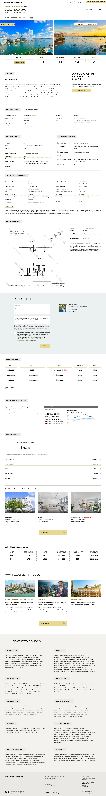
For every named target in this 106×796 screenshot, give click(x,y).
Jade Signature (14, 756)
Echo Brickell (64, 667)
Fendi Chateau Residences (76, 754)
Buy (41, 2)
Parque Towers (21, 758)
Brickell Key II (76, 685)
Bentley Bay (27, 685)
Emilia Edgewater (15, 663)
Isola (71, 687)
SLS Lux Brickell (66, 663)
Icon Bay (22, 657)
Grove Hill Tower (64, 736)
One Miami (65, 716)
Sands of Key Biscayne (14, 714)
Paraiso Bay (32, 659)
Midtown (10, 723)
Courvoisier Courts (63, 687)
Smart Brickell (76, 663)
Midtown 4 (15, 728)
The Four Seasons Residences (72, 657)
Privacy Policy (21, 329)
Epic (59, 708)
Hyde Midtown (23, 728)
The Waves (84, 760)
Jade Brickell (64, 671)
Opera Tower (19, 655)
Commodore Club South (17, 710)
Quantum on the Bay (30, 655)
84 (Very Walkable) (79, 118)
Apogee (13, 685)
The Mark (60, 655)
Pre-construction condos (88, 778)
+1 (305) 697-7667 (49, 784)
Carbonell (57, 683)
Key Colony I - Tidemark (32, 710)
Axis (55, 655)
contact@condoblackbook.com (52, 785)
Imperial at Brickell (61, 659)
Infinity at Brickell (69, 655)
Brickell (59, 650)
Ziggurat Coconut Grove (81, 740)
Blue (27, 665)
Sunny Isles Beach (15, 749)
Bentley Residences (10, 754)
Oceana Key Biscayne (11, 706)
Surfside (59, 749)
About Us (84, 779)
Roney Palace (33, 692)
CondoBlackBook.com (9, 210)
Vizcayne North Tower (75, 716)
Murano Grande (31, 687)
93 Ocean (92, 760)
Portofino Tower (33, 683)
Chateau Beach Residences (25, 754)
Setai (34, 685)
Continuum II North (21, 683)
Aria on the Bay (30, 657)
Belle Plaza (26, 118)
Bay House (24, 659)
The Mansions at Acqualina (32, 756)
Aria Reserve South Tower (17, 665)
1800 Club (11, 655)
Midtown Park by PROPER (29, 732)
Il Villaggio (12, 687)
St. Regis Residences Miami (76, 671)
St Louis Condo (78, 687)
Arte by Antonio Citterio (61, 754)
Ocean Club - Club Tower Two (32, 708)
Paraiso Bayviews (15, 661)
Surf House (61, 758)
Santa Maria (71, 659)
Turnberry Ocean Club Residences (26, 764)
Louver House (25, 690)
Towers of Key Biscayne (29, 714)
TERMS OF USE (85, 783)
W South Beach (20, 687)
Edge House (33, 665)
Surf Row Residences (71, 758)
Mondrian (20, 685)
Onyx (14, 667)
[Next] (103, 37)
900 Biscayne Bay (70, 706)
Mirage (86, 754)
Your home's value (86, 776)
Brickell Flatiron (74, 667)
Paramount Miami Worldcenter (77, 708)
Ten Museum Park (59, 706)
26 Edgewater (25, 661)
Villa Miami (20, 667)
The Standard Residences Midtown (22, 730)
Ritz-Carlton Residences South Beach (23, 694)
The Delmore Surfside (73, 760)
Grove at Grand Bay (67, 730)
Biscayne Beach (15, 659)
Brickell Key (61, 679)
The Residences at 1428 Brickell (70, 665)
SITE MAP (84, 785)
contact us (10, 415)
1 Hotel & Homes (15, 690)
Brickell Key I (67, 685)
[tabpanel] (53, 377)
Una (82, 663)
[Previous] (2, 37)
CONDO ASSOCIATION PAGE (88, 782)
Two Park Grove (69, 728)
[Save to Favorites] (32, 511)
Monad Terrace (35, 690)
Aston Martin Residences (67, 712)
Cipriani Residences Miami (80, 669)
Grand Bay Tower (17, 708)
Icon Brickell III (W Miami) (77, 661)
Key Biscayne (12, 701)
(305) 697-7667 (73, 309)
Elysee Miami (34, 661)
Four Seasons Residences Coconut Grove (69, 734)
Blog (70, 2)
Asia (62, 683)
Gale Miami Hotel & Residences (71, 714)
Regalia (11, 760)
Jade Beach (37, 754)
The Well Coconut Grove (66, 740)
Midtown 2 (8, 728)
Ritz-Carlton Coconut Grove (67, 738)
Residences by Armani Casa (23, 760)
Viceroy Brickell (90, 671)
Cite (6, 655)
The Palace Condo (64, 661)
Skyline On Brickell (81, 659)
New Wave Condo (13, 657)
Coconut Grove (62, 723)
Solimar (75, 756)
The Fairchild (82, 732)
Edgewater (12, 650)
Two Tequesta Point (84, 683)
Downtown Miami (63, 701)
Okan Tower (66, 710)
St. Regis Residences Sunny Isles (28, 762)
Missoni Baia (25, 663)
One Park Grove (58, 728)
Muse (21, 756)
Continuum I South (10, 683)
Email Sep (71, 311)
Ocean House (24, 692)
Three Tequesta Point (70, 683)
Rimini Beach (68, 756)
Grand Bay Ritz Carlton (24, 706)
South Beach (12, 679)
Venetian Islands (36, 115)
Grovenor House (74, 736)
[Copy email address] (76, 311)
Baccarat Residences (65, 669)
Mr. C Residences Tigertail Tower (68, 732)
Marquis (64, 708)
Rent (45, 2)
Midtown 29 (17, 732)
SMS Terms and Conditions (23, 340)
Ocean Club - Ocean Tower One (17, 712)
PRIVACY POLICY (85, 786)
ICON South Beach (14, 692)
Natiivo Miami (75, 710)
